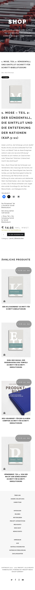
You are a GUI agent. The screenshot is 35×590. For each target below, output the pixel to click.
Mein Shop (17, 528)
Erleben (17, 514)
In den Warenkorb (16, 234)
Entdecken (17, 510)
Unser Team (17, 502)
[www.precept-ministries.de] (5, 4)
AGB (17, 543)
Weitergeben (17, 517)
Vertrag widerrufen (17, 546)
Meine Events (17, 531)
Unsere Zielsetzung (17, 499)
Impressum (17, 540)
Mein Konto (17, 524)
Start (4, 30)
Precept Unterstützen (17, 521)
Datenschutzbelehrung (17, 550)
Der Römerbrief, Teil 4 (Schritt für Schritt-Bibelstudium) (8, 205)
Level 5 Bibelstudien (16, 30)
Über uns (17, 495)
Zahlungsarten (17, 553)
